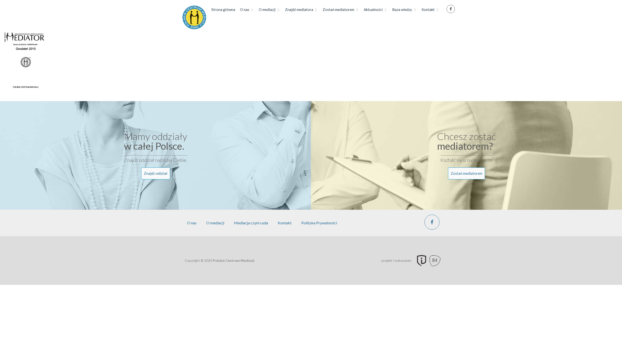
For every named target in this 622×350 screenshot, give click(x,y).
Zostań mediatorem (338, 9)
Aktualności (373, 9)
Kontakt (428, 9)
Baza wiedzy (402, 9)
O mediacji (267, 9)
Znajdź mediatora (299, 9)
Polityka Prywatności (319, 222)
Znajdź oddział (155, 173)
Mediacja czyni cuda (251, 222)
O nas (244, 9)
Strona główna (223, 9)
